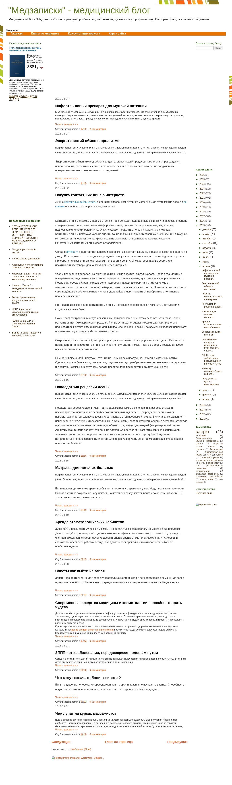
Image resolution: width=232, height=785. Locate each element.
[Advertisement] (120, 66)
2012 (202, 414)
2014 (202, 405)
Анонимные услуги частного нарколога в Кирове (27, 266)
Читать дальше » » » (66, 124)
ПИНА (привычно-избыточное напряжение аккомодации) (25, 312)
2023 (202, 188)
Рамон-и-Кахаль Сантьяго (35, 61)
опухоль (200, 449)
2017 (202, 216)
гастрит (202, 432)
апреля (206, 266)
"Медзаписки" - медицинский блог (79, 10)
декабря (207, 229)
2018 (202, 211)
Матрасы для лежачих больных (84, 468)
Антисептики (216, 449)
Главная (16, 33)
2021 (202, 197)
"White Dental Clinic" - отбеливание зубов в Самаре (23, 324)
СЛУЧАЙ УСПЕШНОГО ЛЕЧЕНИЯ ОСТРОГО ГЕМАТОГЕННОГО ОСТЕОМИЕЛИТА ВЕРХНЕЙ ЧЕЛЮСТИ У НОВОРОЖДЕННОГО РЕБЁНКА (25, 235)
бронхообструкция (209, 457)
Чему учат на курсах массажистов (86, 713)
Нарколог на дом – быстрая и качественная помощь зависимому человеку (27, 276)
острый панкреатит (209, 463)
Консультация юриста (84, 33)
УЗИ (209, 454)
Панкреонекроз (204, 438)
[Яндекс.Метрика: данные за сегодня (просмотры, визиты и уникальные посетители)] (206, 504)
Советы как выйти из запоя (80, 571)
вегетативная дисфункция (209, 460)
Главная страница (119, 742)
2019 (202, 207)
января (206, 399)
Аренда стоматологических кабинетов (89, 522)
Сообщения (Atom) (81, 749)
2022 (202, 193)
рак (197, 465)
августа (207, 248)
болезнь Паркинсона (207, 441)
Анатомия (201, 435)
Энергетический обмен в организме (87, 141)
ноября (206, 234)
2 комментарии (98, 129)
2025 (202, 179)
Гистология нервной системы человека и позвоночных (25, 49)
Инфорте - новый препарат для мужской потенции (101, 106)
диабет (199, 443)
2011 (202, 418)
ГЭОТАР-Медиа (34, 57)
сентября (207, 243)
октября (207, 238)
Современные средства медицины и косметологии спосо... (210, 345)
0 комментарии (98, 183)
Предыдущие (177, 742)
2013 (202, 409)
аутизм (219, 454)
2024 (202, 184)
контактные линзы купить (80, 202)
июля (205, 252)
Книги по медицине (45, 33)
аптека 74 (72, 251)
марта (206, 390)
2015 (202, 225)
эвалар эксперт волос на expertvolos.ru (91, 629)
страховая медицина (207, 474)
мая (204, 261)
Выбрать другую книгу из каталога (23, 97)
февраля (207, 394)
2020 (202, 202)
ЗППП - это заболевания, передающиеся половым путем (106, 653)
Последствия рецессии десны (82, 387)
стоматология (203, 471)
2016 (202, 220)
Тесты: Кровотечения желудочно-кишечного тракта (24, 300)
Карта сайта (117, 33)
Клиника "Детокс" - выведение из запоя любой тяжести (27, 288)
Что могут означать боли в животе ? (88, 678)
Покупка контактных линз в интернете (89, 195)
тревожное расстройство (209, 476)
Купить (43, 67)
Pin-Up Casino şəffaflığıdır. (26, 258)
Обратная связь (204, 493)
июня (205, 257)
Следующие (61, 742)
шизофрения (206, 479)
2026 (202, 175)
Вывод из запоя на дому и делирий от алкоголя (26, 334)
